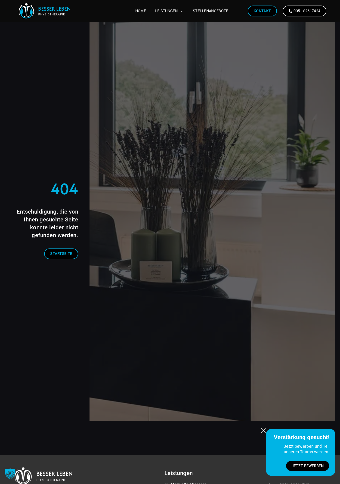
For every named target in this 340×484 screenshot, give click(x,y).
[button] (10, 474)
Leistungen (166, 11)
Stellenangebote (210, 11)
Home (140, 11)
